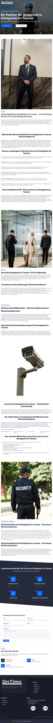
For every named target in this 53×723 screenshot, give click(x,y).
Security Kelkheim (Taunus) (6, 431)
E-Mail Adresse (6, 623)
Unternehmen (30, 618)
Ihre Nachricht (6, 628)
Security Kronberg (30, 431)
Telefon (28, 623)
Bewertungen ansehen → (36, 721)
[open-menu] (51, 2)
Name (4, 618)
